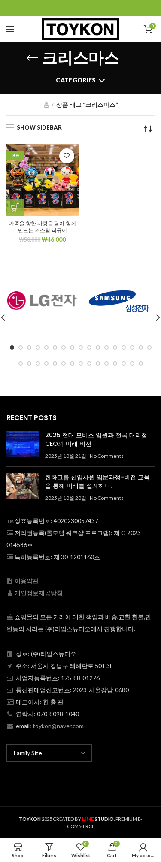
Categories (76, 80)
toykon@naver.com (58, 725)
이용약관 (27, 580)
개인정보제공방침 (39, 592)
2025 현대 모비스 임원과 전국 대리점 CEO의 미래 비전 (96, 439)
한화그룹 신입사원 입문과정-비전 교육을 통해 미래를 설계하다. (97, 481)
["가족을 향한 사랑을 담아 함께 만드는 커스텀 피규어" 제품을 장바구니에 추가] (15, 207)
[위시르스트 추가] (66, 155)
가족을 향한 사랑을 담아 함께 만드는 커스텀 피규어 (42, 226)
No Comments (107, 456)
